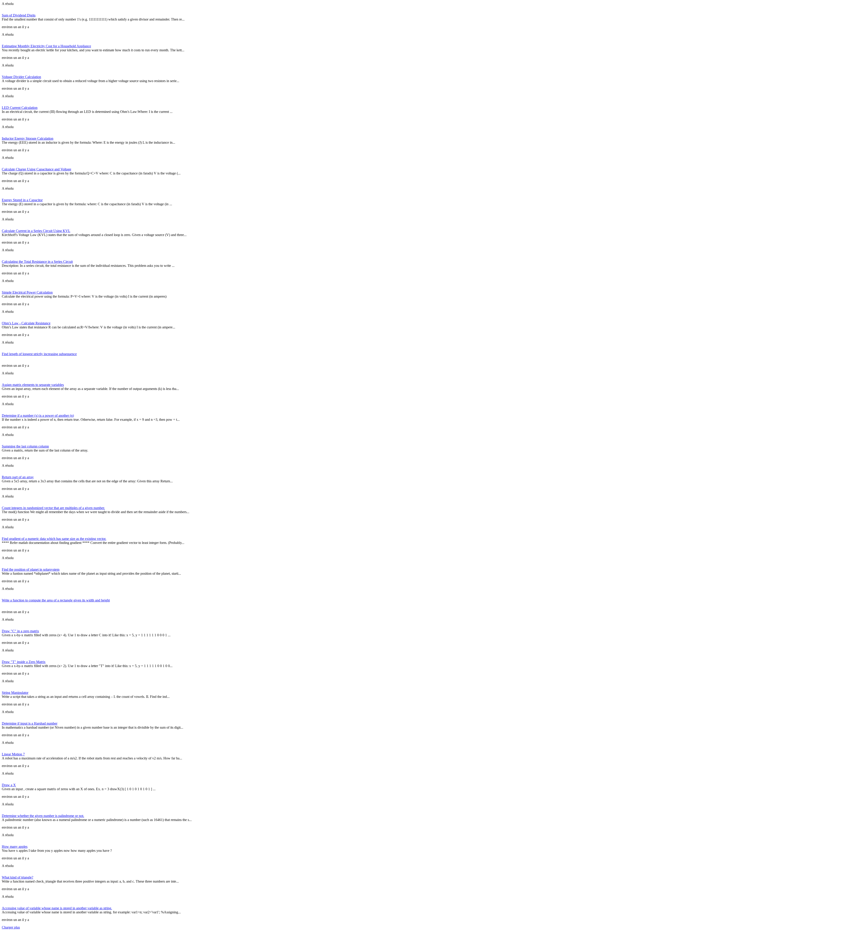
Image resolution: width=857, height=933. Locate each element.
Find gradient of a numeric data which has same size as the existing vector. (54, 539)
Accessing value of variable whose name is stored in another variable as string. (57, 908)
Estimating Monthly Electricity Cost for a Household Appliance (46, 46)
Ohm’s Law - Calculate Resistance (26, 323)
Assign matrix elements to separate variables (33, 385)
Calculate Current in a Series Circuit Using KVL (36, 231)
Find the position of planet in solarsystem (30, 569)
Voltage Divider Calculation (21, 77)
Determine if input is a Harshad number (29, 723)
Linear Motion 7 (13, 754)
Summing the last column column (25, 446)
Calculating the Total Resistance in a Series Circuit (37, 261)
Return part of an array (18, 477)
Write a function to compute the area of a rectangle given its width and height (56, 600)
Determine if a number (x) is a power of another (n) (38, 415)
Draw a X (9, 785)
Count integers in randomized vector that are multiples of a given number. (53, 508)
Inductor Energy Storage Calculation (27, 138)
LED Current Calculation (19, 108)
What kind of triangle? (17, 877)
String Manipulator (15, 693)
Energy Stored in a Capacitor (22, 200)
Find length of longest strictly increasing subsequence (39, 354)
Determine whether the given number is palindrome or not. (43, 816)
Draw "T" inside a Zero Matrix (24, 662)
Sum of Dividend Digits (18, 15)
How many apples (14, 846)
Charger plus (11, 927)
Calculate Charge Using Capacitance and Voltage (36, 169)
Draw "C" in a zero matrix (20, 631)
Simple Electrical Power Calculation (27, 292)
